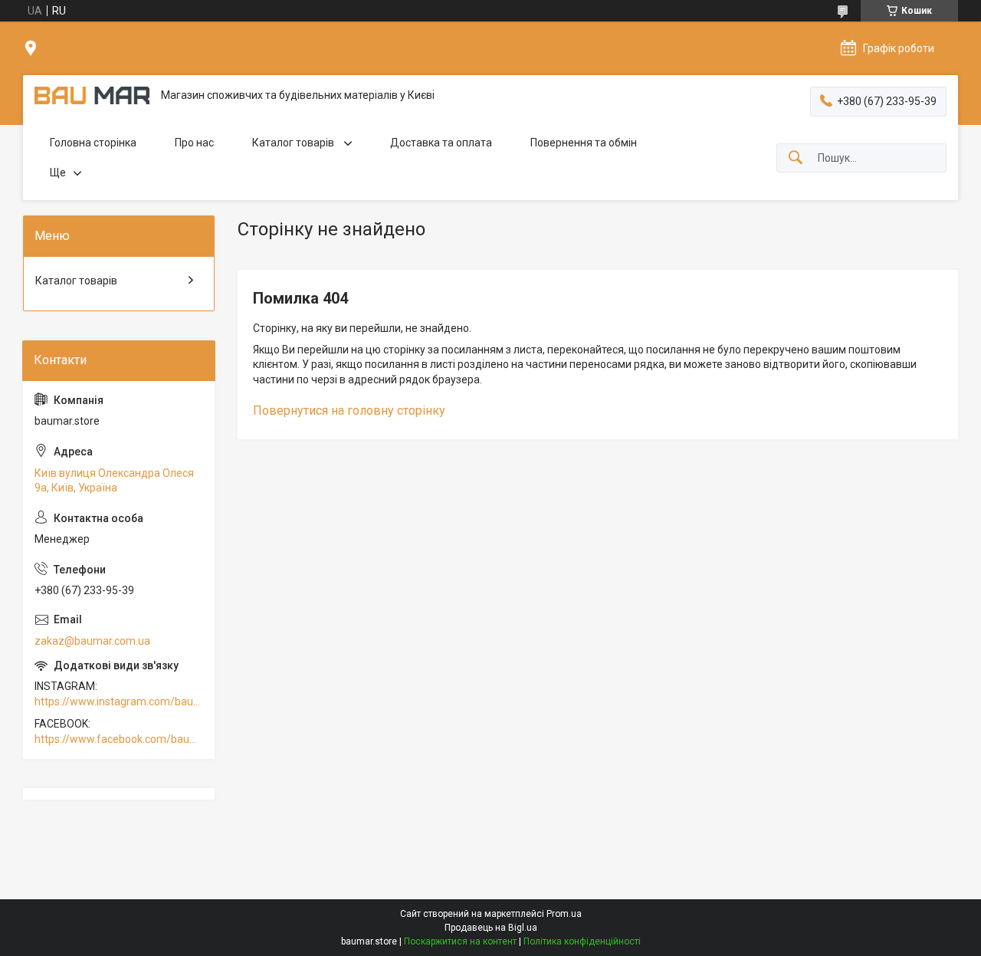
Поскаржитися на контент (460, 941)
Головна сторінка (93, 142)
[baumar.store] (91, 95)
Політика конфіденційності (582, 941)
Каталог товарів (294, 142)
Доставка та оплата (441, 142)
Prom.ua (564, 913)
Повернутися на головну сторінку (349, 410)
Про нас (194, 142)
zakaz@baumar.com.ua (92, 641)
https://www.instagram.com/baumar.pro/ (118, 701)
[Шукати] (795, 158)
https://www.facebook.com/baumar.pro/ (118, 739)
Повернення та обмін (583, 142)
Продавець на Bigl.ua (491, 927)
